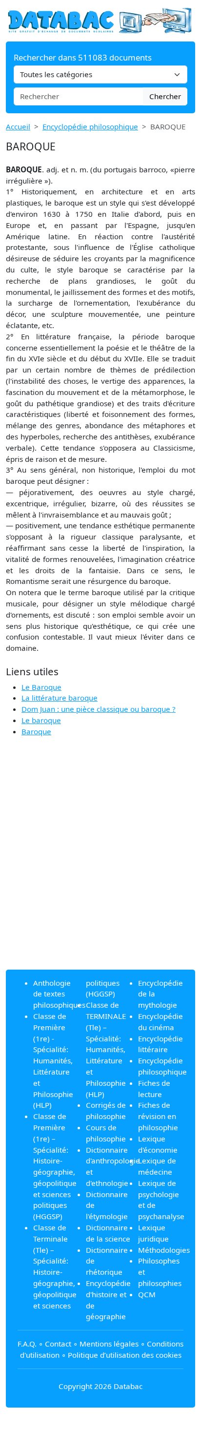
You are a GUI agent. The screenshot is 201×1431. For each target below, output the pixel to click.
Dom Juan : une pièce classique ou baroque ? (98, 709)
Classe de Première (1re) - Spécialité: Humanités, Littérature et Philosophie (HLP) (53, 1060)
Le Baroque (41, 687)
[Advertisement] (100, 861)
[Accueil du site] (100, 20)
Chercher (165, 96)
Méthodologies (164, 1250)
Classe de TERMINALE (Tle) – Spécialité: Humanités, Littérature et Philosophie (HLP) (106, 1049)
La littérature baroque (59, 698)
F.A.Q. (27, 1343)
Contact (58, 1343)
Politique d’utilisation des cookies (124, 1355)
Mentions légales (109, 1343)
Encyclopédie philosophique (90, 126)
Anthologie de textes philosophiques (59, 994)
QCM (147, 1294)
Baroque (36, 731)
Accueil (18, 126)
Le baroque (41, 720)
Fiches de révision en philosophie (158, 1116)
